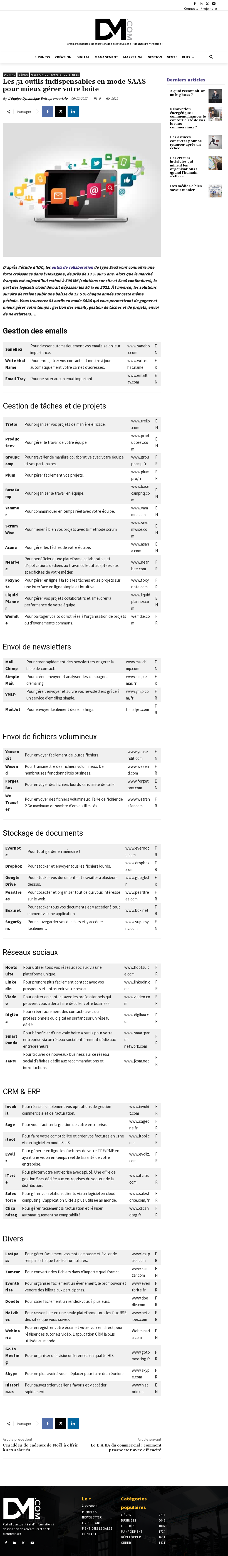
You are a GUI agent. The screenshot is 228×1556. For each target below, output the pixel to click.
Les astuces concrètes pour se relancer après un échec (186, 142)
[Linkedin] (201, 4)
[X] (207, 4)
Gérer (23, 74)
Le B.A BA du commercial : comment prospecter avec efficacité (126, 1448)
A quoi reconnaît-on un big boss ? (187, 93)
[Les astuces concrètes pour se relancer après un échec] (215, 142)
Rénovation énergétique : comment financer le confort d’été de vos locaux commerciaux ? (188, 118)
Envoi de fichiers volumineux (50, 736)
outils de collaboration (72, 267)
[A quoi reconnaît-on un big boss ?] (215, 96)
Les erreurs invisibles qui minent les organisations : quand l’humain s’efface (183, 167)
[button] (211, 57)
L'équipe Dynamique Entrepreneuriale (38, 98)
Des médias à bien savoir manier (186, 188)
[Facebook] (195, 4)
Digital (9, 74)
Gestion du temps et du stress (55, 74)
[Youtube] (213, 4)
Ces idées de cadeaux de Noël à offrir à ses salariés (40, 1448)
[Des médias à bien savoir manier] (215, 191)
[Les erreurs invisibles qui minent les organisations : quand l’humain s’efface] (215, 163)
